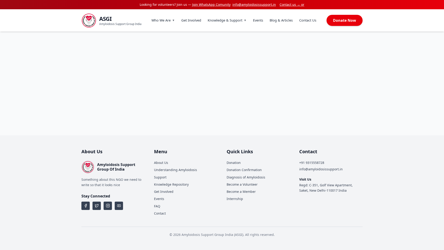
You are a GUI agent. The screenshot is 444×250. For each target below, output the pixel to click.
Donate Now (344, 20)
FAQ (157, 206)
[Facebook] (85, 206)
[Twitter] (96, 206)
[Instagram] (108, 206)
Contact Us (307, 20)
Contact (160, 213)
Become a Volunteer (242, 184)
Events (258, 20)
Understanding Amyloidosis (175, 170)
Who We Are (163, 20)
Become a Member (241, 191)
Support (160, 177)
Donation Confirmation (244, 170)
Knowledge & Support (227, 20)
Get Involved (191, 20)
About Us (161, 162)
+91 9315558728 (311, 162)
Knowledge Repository (171, 184)
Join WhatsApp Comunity (211, 4)
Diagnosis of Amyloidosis (246, 177)
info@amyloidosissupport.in (254, 4)
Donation (234, 162)
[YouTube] (119, 206)
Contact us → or (292, 4)
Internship (235, 199)
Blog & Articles (281, 20)
